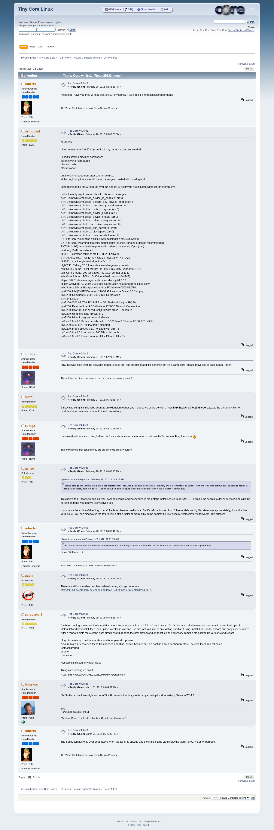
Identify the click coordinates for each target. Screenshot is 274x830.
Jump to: (207, 798)
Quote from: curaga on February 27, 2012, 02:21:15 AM (90, 539)
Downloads (148, 9)
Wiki (166, 9)
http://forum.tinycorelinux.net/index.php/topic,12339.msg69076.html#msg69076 (106, 590)
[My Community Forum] (23, 722)
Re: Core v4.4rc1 (78, 83)
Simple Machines (152, 821)
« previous (243, 64)
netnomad (32, 131)
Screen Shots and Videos (241, 30)
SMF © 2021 (136, 821)
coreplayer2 (33, 614)
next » (252, 64)
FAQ (130, 9)
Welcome (115, 9)
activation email (46, 25)
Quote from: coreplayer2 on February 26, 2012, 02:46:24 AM (92, 479)
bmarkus (31, 684)
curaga (30, 354)
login (48, 22)
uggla (29, 575)
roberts (30, 84)
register (58, 22)
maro (29, 397)
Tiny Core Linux (35, 9)
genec (29, 468)
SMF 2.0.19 (122, 821)
